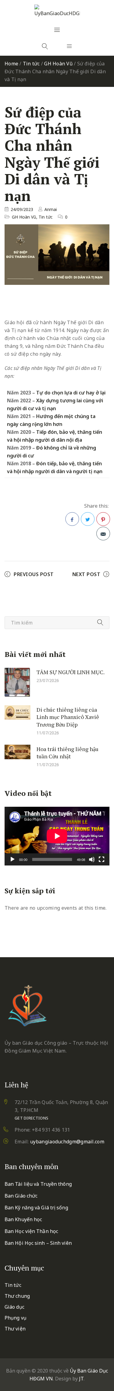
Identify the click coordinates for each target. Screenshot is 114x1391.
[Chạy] (12, 859)
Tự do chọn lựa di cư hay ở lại (70, 392)
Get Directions (31, 1118)
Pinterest (103, 519)
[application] (57, 836)
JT (81, 1378)
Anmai (50, 209)
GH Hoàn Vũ (58, 63)
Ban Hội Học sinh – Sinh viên (38, 1243)
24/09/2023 (22, 209)
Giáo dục (14, 1307)
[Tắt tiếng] (92, 859)
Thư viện (15, 1328)
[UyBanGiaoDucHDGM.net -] (57, 11)
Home (11, 63)
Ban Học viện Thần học (31, 1231)
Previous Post (34, 574)
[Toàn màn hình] (101, 859)
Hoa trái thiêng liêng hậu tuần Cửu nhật (67, 752)
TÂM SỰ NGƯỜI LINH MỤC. (70, 671)
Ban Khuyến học (23, 1219)
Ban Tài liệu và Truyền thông (38, 1184)
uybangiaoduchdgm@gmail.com (67, 1141)
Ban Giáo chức (21, 1195)
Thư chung (17, 1296)
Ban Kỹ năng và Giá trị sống (36, 1207)
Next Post (86, 574)
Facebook (72, 519)
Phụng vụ (15, 1317)
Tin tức (31, 63)
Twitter (88, 519)
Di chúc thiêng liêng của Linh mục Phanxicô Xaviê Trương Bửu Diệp (67, 717)
